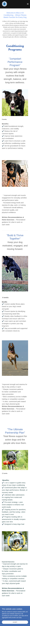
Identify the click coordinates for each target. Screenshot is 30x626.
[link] (4, 4)
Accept (15, 622)
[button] (27, 4)
